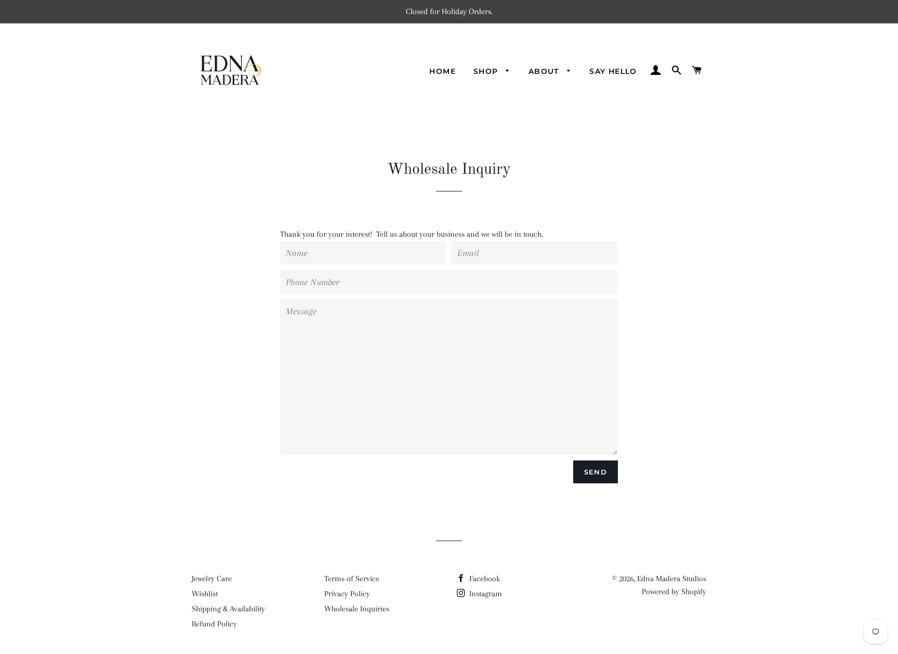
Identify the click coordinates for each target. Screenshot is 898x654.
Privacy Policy (347, 593)
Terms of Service (351, 578)
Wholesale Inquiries (356, 608)
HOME (442, 71)
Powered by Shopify (674, 591)
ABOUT (545, 71)
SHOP (487, 71)
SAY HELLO (613, 71)
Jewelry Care (212, 578)
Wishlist (205, 593)
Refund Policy (214, 624)
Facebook (483, 578)
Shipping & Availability (228, 608)
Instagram (484, 593)
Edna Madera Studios (671, 578)
